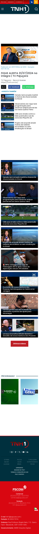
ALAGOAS (6, 464)
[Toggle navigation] (3, 9)
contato (19, 2)
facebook (15, 87)
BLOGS (19, 462)
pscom (3, 2)
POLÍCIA (19, 459)
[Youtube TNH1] (24, 452)
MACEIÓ (6, 462)
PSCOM (32, 464)
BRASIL (19, 464)
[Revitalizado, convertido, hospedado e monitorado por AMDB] (36, 509)
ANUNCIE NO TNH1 (19, 470)
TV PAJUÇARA (32, 459)
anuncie (11, 2)
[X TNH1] (20, 452)
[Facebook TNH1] (16, 452)
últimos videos (19, 343)
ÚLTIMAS (6, 459)
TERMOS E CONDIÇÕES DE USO (19, 472)
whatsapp (30, 87)
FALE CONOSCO (19, 474)
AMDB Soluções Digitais (22, 528)
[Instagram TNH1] (12, 452)
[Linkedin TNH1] (27, 452)
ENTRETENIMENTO (32, 462)
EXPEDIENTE (19, 467)
